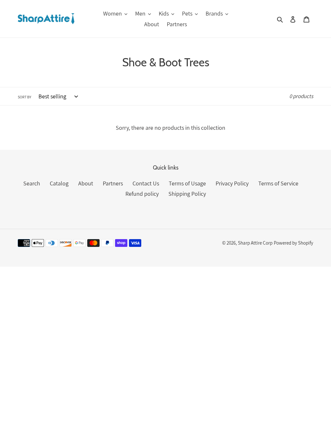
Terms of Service (278, 183)
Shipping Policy (187, 193)
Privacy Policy (232, 183)
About (85, 183)
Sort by (24, 96)
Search (31, 183)
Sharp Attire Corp (255, 243)
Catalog (59, 183)
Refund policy (142, 193)
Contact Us (146, 183)
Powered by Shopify (293, 243)
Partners (113, 183)
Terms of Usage (187, 183)
